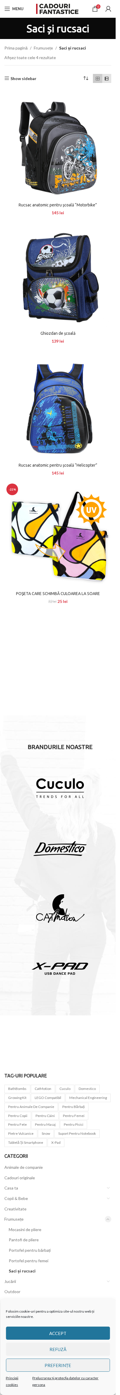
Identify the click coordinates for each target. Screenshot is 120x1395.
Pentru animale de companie (31, 1106)
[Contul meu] (108, 9)
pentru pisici (73, 1124)
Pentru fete (17, 1124)
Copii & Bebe (16, 1198)
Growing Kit (17, 1097)
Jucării (10, 1281)
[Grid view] (97, 78)
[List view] (106, 78)
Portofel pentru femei (28, 1260)
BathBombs (17, 1088)
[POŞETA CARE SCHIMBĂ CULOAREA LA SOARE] (57, 534)
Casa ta (11, 1187)
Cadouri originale (19, 1177)
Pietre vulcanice (20, 1133)
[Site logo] (58, 8)
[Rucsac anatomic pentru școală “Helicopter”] (57, 406)
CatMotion (43, 1088)
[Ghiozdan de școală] (57, 274)
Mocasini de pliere (25, 1229)
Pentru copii (17, 1115)
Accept (57, 1333)
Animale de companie (23, 1167)
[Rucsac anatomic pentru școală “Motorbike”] (57, 146)
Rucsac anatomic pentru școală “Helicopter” (58, 465)
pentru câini (45, 1115)
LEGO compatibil (48, 1097)
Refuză (58, 1349)
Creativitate (15, 1208)
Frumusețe (43, 47)
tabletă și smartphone (25, 1142)
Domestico (87, 1088)
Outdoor (12, 1291)
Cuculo (64, 1088)
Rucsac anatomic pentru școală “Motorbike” (58, 205)
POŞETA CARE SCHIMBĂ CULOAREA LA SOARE (58, 593)
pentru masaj (45, 1124)
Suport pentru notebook (77, 1133)
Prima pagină (16, 47)
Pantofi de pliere (24, 1239)
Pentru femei (73, 1115)
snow (46, 1133)
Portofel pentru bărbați (30, 1250)
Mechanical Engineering (88, 1097)
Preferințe (58, 1365)
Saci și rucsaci (22, 1270)
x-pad (56, 1142)
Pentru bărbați (73, 1106)
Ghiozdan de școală (57, 333)
